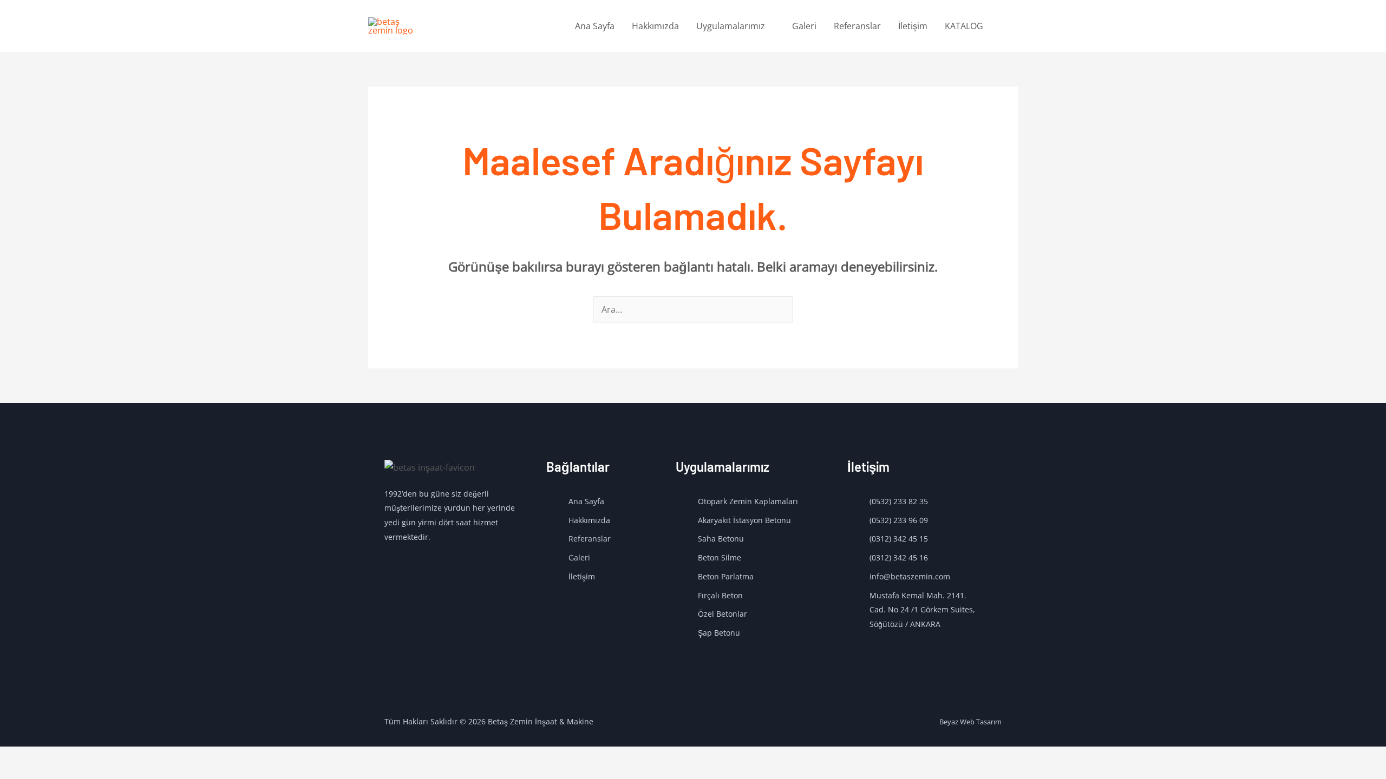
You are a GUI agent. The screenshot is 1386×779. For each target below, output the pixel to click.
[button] (1005, 26)
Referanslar (857, 26)
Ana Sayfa (594, 26)
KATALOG (964, 26)
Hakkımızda (655, 26)
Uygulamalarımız (730, 26)
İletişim (912, 26)
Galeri (804, 26)
